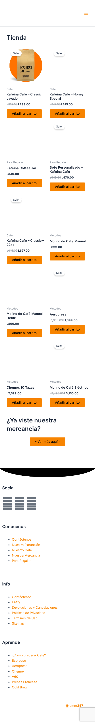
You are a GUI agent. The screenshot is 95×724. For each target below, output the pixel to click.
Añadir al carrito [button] (24, 114)
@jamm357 (74, 706)
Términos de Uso (25, 618)
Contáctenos (22, 540)
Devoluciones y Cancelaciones (35, 608)
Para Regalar (21, 561)
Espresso (19, 661)
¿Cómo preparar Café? (29, 655)
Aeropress (19, 666)
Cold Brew (19, 687)
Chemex (18, 671)
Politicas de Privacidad (28, 613)
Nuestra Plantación (26, 545)
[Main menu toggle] (86, 13)
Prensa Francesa (24, 682)
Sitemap (18, 623)
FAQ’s (16, 602)
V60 (15, 677)
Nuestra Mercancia (26, 555)
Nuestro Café (22, 550)
